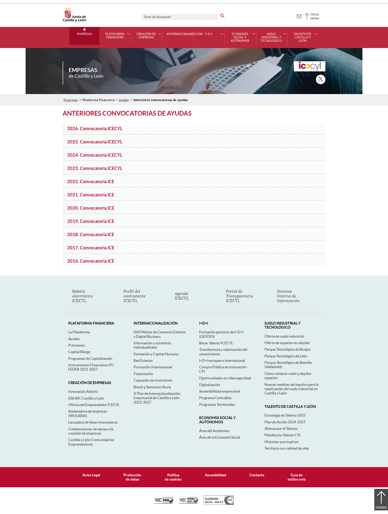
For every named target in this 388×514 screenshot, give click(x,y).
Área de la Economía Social (219, 437)
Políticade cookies (173, 477)
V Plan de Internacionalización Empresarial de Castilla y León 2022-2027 (157, 397)
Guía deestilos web (297, 477)
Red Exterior (143, 360)
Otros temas (315, 16)
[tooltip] (299, 16)
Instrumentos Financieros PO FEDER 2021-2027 (91, 367)
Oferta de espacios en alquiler (287, 343)
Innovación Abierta (83, 391)
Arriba (381, 507)
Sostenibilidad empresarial (219, 391)
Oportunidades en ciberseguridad (225, 378)
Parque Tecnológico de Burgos (288, 349)
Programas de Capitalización (90, 358)
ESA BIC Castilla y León (86, 398)
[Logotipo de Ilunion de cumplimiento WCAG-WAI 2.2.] (219, 503)
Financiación (143, 374)
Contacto (256, 475)
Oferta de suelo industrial (284, 336)
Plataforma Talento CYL (283, 435)
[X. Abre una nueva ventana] (320, 79)
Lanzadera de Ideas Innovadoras (93, 422)
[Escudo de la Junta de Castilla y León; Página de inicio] (74, 21)
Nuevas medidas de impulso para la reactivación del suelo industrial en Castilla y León (291, 388)
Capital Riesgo (79, 352)
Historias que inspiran (281, 442)
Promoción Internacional (153, 367)
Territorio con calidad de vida (287, 448)
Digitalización (209, 385)
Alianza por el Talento (281, 428)
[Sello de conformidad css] (164, 502)
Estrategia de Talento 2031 (285, 415)
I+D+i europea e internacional (222, 360)
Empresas (84, 34)
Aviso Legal (91, 475)
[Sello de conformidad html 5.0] (188, 502)
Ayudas (124, 100)
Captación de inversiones (153, 380)
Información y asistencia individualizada (152, 345)
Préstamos (76, 345)
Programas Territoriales (217, 404)
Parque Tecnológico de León (286, 356)
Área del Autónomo (214, 431)
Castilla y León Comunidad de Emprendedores (91, 442)
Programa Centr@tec (215, 398)
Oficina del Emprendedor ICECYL (94, 405)
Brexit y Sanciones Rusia (152, 387)
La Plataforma (79, 332)
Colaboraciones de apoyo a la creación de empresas (90, 431)
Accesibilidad (215, 475)
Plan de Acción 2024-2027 (285, 422)
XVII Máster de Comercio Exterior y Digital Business (160, 334)
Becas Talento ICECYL (216, 343)
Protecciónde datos (132, 477)
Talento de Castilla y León (302, 37)
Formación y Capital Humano (156, 354)
